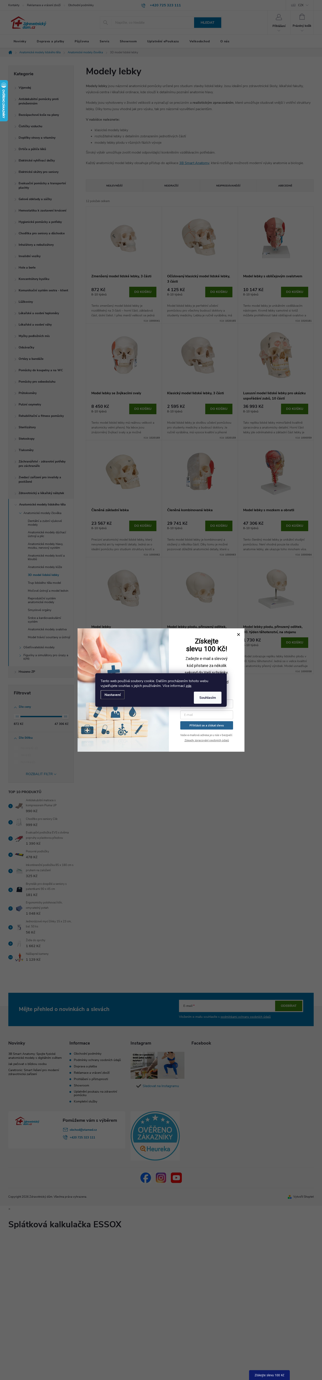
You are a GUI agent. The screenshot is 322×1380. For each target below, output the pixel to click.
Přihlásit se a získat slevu (206, 725)
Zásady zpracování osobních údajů (206, 740)
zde (188, 685)
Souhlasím (207, 697)
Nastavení (112, 694)
